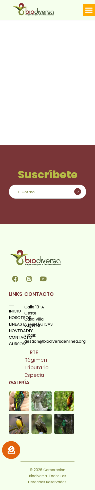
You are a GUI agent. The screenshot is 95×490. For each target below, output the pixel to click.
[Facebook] (15, 279)
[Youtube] (43, 279)
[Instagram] (29, 279)
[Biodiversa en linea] (38, 9)
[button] (89, 10)
